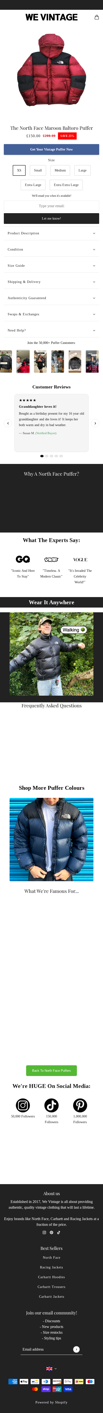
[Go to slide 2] (46, 456)
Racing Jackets (51, 1267)
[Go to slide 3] (51, 456)
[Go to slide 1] (42, 456)
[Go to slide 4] (56, 456)
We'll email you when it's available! (51, 195)
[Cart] (96, 17)
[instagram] (44, 1232)
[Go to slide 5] (61, 456)
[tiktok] (58, 1232)
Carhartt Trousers (51, 1287)
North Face (51, 1257)
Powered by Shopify (51, 1402)
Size (51, 160)
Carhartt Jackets (51, 1296)
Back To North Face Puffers (51, 1070)
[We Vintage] (51, 17)
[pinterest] (51, 1232)
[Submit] (76, 1349)
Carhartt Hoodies (51, 1277)
